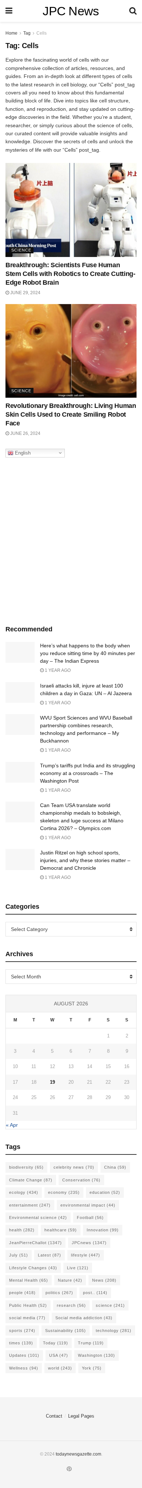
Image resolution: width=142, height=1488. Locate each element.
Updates (24, 1355)
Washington (96, 1355)
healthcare (60, 1230)
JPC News (71, 11)
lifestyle (85, 1255)
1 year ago (57, 670)
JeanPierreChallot (35, 1242)
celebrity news (74, 1167)
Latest (49, 1255)
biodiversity (26, 1167)
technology (113, 1330)
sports (22, 1330)
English (22, 452)
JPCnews (89, 1242)
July (18, 1255)
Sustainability (65, 1330)
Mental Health (28, 1280)
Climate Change (30, 1180)
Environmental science (38, 1217)
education (105, 1192)
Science (21, 250)
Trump (91, 1343)
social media (27, 1318)
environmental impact (87, 1205)
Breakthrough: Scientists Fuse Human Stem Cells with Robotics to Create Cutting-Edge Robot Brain (70, 273)
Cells (41, 33)
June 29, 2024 (24, 292)
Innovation (103, 1230)
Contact (54, 1416)
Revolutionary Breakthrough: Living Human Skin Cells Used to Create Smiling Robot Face (70, 414)
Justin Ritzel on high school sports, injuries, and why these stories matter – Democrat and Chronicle (85, 860)
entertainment (30, 1205)
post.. (95, 1292)
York (92, 1368)
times (21, 1343)
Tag (27, 33)
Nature (70, 1280)
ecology (23, 1192)
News (104, 1280)
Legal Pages (81, 1416)
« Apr (12, 1125)
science (110, 1305)
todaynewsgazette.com (78, 1454)
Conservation (81, 1180)
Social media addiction (84, 1318)
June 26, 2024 (24, 433)
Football (90, 1217)
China (115, 1167)
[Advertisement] (71, 539)
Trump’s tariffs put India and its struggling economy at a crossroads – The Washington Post (87, 773)
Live (77, 1268)
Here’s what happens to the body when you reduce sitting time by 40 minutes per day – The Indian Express (87, 653)
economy (64, 1192)
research (71, 1305)
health (22, 1230)
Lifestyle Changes (33, 1268)
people (22, 1292)
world (60, 1368)
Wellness (23, 1368)
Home (11, 33)
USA (58, 1355)
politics (59, 1292)
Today (55, 1343)
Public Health (28, 1305)
